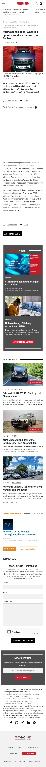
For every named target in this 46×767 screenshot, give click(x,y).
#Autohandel (16, 483)
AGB (15, 761)
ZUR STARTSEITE (12, 234)
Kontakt (14, 753)
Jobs (19, 747)
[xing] (22, 722)
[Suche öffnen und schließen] (36, 3)
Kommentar (7, 601)
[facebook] (11, 722)
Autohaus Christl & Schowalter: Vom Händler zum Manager (22, 488)
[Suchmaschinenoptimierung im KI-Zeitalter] (23, 264)
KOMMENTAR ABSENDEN (23, 641)
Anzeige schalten (28, 549)
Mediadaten (32, 747)
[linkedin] (28, 722)
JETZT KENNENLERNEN (23, 342)
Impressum (7, 761)
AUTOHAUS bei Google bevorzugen (20, 107)
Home (5, 22)
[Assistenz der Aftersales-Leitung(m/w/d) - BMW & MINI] (8, 524)
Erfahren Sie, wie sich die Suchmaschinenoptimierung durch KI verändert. (21, 290)
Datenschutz (23, 761)
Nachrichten (13, 22)
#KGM (14, 436)
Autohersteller (25, 22)
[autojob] (38, 513)
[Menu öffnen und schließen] (4, 3)
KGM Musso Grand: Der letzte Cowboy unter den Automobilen (20, 441)
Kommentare (12, 101)
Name (5, 592)
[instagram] (16, 722)
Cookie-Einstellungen (35, 761)
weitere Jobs (9, 549)
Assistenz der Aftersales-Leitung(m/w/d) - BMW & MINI (19, 533)
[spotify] (34, 722)
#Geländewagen (17, 389)
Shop (10, 747)
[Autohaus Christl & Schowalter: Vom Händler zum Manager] (23, 468)
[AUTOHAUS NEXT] (15, 250)
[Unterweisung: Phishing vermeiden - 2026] (23, 306)
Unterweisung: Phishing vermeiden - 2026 (18, 325)
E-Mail (5, 583)
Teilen (26, 101)
